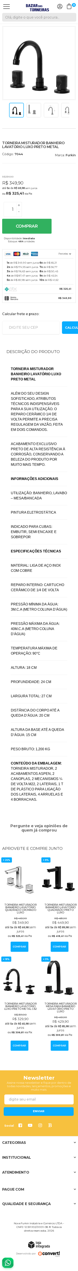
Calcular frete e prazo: (20, 314)
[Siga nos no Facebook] (21, 1126)
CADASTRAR (39, 1111)
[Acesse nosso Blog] (51, 1126)
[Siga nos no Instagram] (41, 1126)
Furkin (71, 155)
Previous (7, 110)
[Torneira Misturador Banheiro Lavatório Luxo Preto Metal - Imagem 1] (16, 110)
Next (70, 110)
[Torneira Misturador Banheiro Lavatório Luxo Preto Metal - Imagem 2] (33, 110)
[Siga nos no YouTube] (31, 1126)
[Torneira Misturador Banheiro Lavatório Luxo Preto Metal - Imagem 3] (51, 110)
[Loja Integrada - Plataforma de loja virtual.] (39, 1244)
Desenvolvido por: (26, 1253)
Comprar (27, 226)
